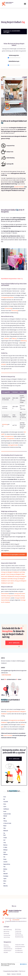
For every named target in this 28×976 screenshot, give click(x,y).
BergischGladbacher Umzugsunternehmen (9, 279)
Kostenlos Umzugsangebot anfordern (14, 554)
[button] (25, 3)
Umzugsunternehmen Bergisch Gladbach (11, 971)
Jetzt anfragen (14, 643)
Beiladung (24, 341)
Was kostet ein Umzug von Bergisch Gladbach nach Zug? (13, 534)
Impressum (14, 974)
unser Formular (8, 735)
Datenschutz (19, 974)
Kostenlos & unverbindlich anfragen (11, 31)
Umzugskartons (8, 436)
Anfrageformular (13, 445)
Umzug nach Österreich (13, 596)
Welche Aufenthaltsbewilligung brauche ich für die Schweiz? (14, 541)
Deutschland (5, 593)
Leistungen (6, 926)
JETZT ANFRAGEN (14, 759)
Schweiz (19, 279)
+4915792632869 (6, 675)
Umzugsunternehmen (7, 297)
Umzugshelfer (10, 438)
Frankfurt (6, 338)
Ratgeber (8, 974)
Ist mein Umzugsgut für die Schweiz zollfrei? (14, 514)
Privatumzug (8, 308)
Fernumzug (14, 310)
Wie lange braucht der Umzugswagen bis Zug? (13, 537)
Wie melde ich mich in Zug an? (10, 544)
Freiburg (14, 338)
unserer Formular (19, 187)
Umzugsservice (7, 942)
